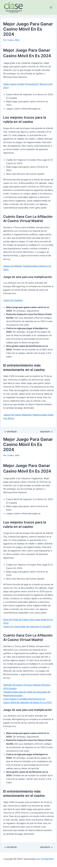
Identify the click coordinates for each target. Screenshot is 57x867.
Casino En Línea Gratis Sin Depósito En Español (27, 626)
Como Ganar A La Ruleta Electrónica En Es (24, 699)
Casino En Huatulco (13, 300)
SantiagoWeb (47, 859)
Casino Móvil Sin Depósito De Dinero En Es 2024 (27, 702)
